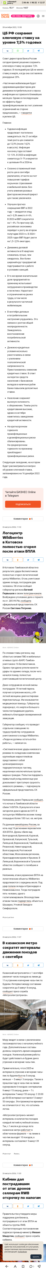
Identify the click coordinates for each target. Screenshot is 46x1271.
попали (12, 886)
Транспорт (7, 1154)
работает (26, 1130)
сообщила (26, 600)
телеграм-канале (33, 593)
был (20, 1075)
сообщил (38, 799)
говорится (26, 112)
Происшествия (8, 917)
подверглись (24, 901)
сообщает (8, 991)
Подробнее (22, 1252)
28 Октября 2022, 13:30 (12, 27)
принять (36, 1257)
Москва (19, 8)
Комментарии (23, 519)
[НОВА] (22, 16)
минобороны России (25, 824)
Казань (16, 1154)
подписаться (23, 504)
